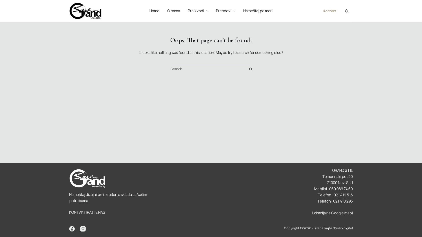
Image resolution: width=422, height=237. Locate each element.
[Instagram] (83, 229)
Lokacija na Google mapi (332, 212)
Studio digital (343, 228)
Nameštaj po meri (258, 10)
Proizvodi (196, 10)
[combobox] (206, 69)
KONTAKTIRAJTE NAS (87, 212)
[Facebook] (72, 229)
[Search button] (250, 69)
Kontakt (329, 11)
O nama (173, 10)
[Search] (346, 11)
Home (154, 10)
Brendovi (223, 10)
